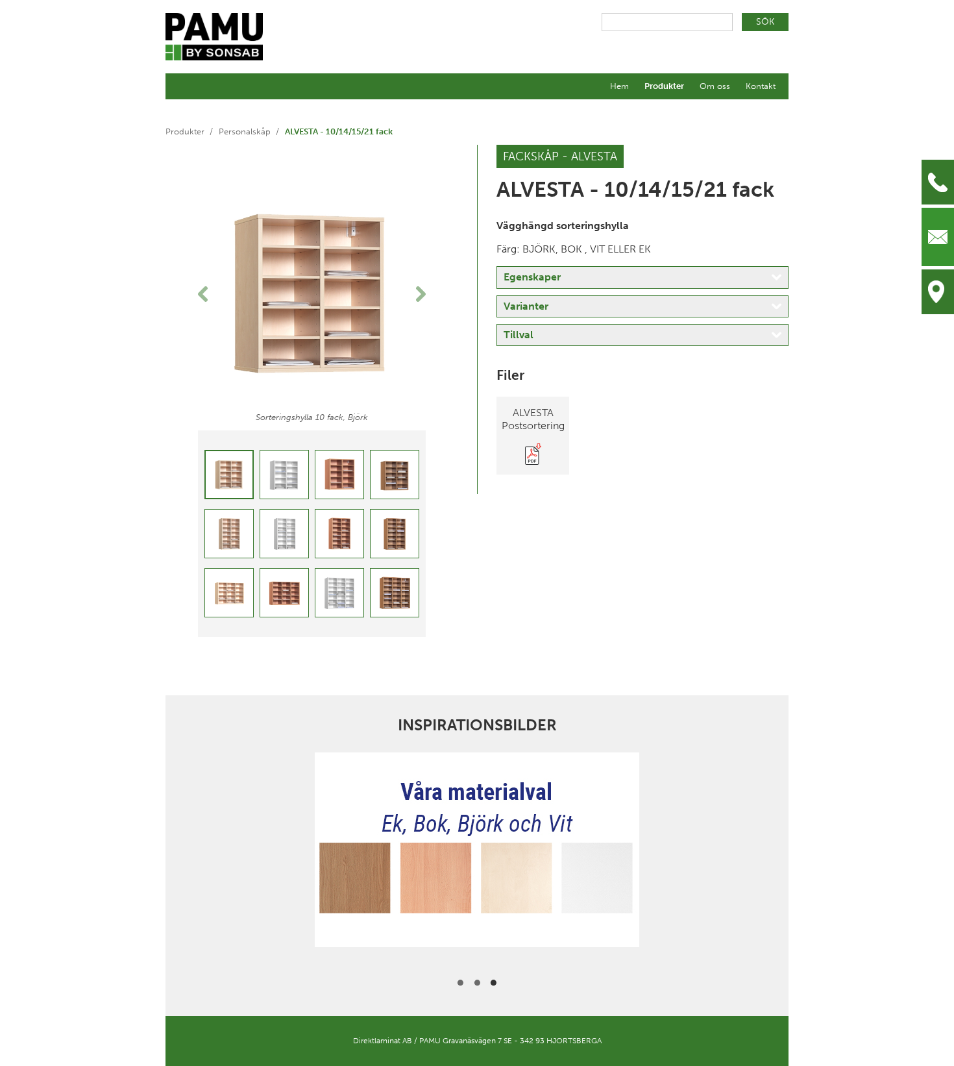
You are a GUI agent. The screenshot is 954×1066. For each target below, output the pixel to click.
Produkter (664, 86)
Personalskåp (245, 131)
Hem (619, 86)
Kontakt (761, 86)
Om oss (715, 86)
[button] (215, 294)
